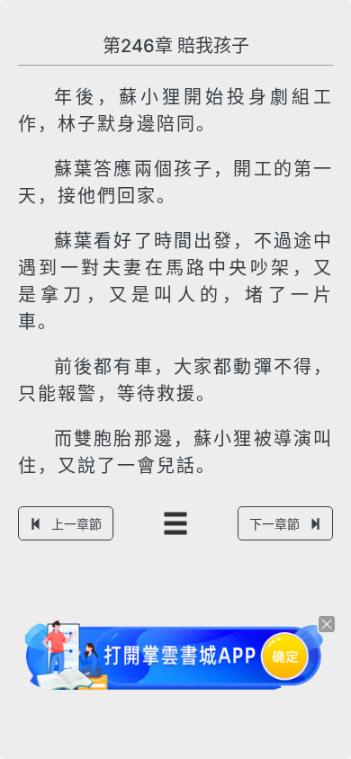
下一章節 (274, 523)
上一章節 (76, 523)
